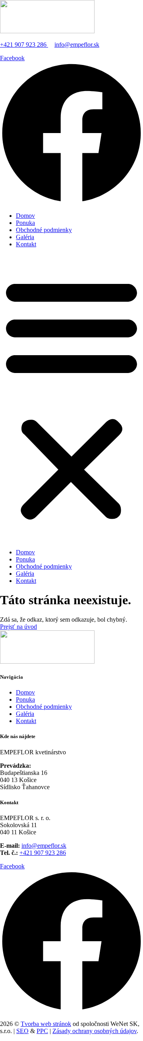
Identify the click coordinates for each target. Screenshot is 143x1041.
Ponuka (25, 222)
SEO (22, 1031)
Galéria (25, 237)
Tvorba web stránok (46, 1023)
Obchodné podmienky (44, 229)
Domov (25, 215)
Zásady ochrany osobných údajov (94, 1031)
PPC (42, 1031)
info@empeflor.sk (76, 44)
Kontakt (26, 244)
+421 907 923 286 (24, 44)
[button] (71, 398)
